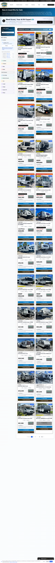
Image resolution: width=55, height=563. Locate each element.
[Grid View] (50, 29)
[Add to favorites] (33, 45)
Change (6, 45)
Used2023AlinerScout (23, 386)
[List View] (51, 29)
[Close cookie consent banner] (53, 561)
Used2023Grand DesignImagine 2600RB (43, 120)
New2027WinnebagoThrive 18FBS (25, 289)
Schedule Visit (51, 4)
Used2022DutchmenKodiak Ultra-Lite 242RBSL (25, 224)
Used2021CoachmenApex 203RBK (25, 322)
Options (44, 561)
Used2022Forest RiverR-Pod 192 (43, 223)
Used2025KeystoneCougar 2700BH (44, 322)
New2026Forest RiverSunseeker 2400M (25, 49)
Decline (48, 561)
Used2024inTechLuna (23, 353)
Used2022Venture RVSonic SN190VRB (24, 258)
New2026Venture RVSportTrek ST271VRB (43, 48)
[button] (27, 21)
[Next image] (33, 40)
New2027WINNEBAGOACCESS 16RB (44, 418)
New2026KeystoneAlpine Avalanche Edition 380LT (42, 156)
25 (39, 436)
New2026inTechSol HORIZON (24, 155)
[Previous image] (18, 40)
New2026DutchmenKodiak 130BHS (25, 84)
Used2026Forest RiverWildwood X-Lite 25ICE (44, 354)
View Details (26, 63)
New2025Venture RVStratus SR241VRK (42, 85)
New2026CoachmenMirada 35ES (43, 190)
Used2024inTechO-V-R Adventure (43, 387)
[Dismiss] (38, 558)
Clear (12, 45)
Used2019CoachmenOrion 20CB (25, 418)
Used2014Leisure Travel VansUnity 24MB (25, 121)
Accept (51, 561)
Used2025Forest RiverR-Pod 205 (43, 257)
